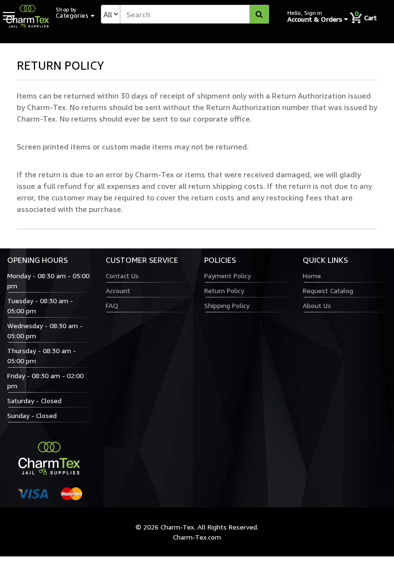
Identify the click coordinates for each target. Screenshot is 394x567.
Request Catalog (328, 290)
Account (118, 290)
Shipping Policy (226, 305)
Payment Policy (227, 275)
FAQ (112, 305)
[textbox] (194, 14)
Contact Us (122, 275)
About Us (317, 305)
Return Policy (224, 290)
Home (312, 275)
